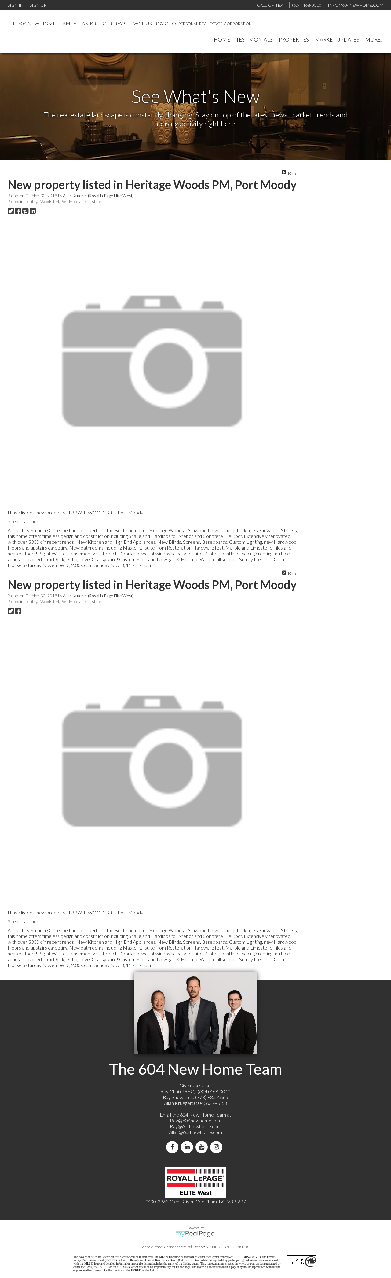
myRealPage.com (195, 1234)
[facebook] (173, 1147)
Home (222, 39)
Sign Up (38, 5)
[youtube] (203, 1147)
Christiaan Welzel (178, 1246)
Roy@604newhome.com (195, 1120)
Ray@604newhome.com (195, 1126)
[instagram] (217, 1147)
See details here (24, 521)
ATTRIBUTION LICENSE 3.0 (228, 1246)
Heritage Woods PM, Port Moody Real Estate (62, 201)
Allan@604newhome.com (195, 1132)
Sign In (15, 5)
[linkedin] (188, 1147)
